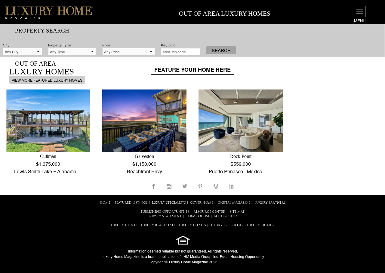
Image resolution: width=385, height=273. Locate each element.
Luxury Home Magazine (120, 257)
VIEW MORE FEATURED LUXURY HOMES (47, 80)
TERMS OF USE (198, 216)
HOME (105, 203)
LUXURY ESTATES (192, 225)
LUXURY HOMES (124, 225)
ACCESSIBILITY (226, 216)
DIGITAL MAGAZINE (233, 203)
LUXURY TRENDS (260, 225)
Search (221, 50)
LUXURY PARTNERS (270, 203)
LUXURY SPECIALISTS (169, 203)
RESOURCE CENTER (209, 212)
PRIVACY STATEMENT (164, 216)
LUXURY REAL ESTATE (158, 225)
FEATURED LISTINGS (131, 203)
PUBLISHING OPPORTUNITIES (165, 212)
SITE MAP (237, 212)
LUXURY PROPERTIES (226, 225)
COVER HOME (201, 203)
